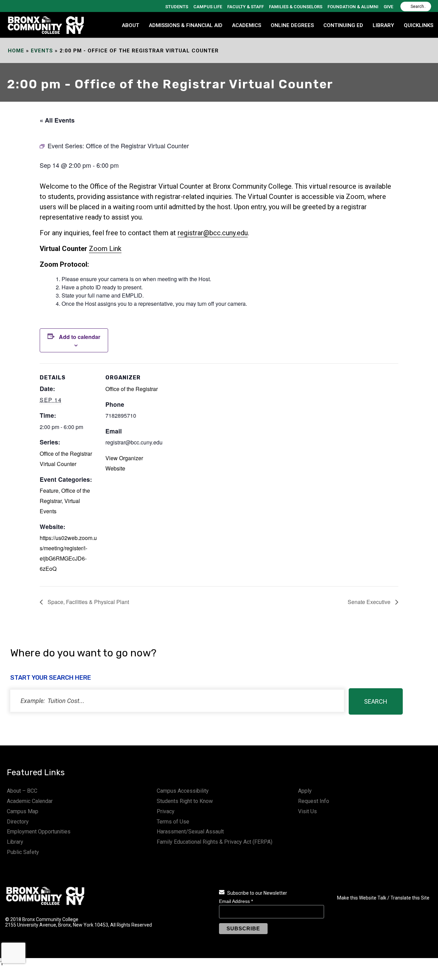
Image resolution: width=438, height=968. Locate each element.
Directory (18, 821)
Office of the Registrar (131, 389)
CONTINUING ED (343, 25)
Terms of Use (173, 821)
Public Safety (23, 852)
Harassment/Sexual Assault (190, 831)
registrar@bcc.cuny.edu (213, 233)
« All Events (57, 120)
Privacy (166, 811)
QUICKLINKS (418, 25)
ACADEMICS (246, 25)
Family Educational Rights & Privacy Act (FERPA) (214, 842)
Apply (305, 791)
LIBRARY (383, 25)
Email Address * (236, 901)
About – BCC (22, 791)
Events (42, 51)
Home (16, 51)
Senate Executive (370, 602)
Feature (49, 490)
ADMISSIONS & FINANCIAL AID (185, 25)
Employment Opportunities (38, 831)
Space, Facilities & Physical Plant (87, 602)
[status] (177, 701)
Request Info (313, 801)
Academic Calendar (30, 801)
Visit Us (307, 811)
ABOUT (130, 25)
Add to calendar (79, 337)
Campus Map (22, 811)
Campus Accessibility (183, 791)
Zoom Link (105, 248)
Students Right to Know (185, 801)
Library (15, 842)
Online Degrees (292, 25)
